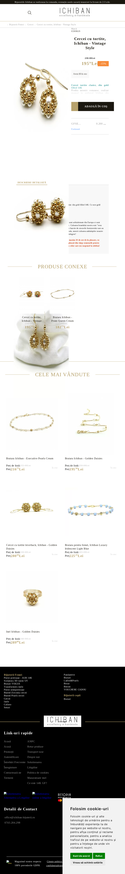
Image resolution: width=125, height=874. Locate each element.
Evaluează (75, 129)
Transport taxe (35, 751)
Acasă (7, 741)
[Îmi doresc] (76, 106)
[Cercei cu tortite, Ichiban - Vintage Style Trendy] (31, 294)
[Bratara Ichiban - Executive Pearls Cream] (32, 424)
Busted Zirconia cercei (15, 692)
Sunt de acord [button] (81, 855)
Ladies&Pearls (71, 680)
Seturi (7, 707)
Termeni (8, 777)
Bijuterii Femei (16, 24)
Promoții (9, 751)
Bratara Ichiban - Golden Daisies (83, 458)
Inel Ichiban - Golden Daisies (23, 631)
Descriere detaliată (32, 182)
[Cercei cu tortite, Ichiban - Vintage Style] (41, 152)
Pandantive (69, 675)
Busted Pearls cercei (14, 695)
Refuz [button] (99, 855)
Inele (6, 701)
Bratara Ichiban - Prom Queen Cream (62, 319)
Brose (66, 683)
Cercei (30, 24)
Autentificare (11, 757)
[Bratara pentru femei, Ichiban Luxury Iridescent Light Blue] (91, 510)
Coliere (7, 704)
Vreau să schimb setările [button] (88, 862)
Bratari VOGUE (12, 684)
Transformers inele (13, 687)
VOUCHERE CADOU (75, 689)
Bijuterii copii (72, 695)
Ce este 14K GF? (37, 783)
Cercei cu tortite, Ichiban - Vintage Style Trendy (32, 319)
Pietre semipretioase (14, 690)
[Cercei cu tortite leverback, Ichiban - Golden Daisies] (32, 510)
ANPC (31, 741)
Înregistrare (10, 767)
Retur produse (35, 746)
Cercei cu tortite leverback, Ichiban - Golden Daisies (31, 547)
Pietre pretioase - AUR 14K (18, 678)
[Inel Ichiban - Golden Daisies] (32, 597)
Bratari (67, 678)
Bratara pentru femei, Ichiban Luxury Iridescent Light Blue (86, 547)
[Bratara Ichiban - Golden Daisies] (91, 424)
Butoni (67, 686)
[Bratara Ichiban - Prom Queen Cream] (62, 294)
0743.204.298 (12, 822)
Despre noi (33, 757)
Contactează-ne (12, 772)
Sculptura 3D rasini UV (16, 681)
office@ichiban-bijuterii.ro (20, 817)
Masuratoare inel (36, 777)
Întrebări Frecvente (15, 762)
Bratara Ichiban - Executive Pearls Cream (29, 458)
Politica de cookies (38, 772)
